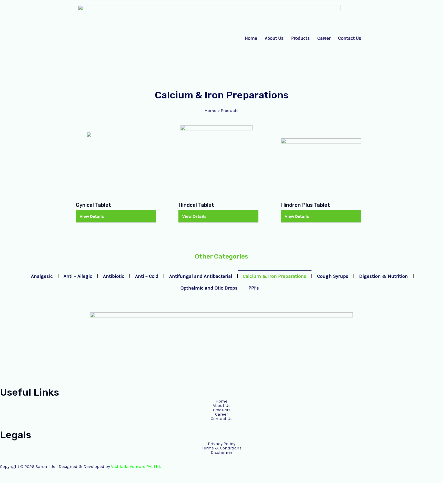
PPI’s (253, 288)
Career (323, 38)
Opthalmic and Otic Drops (209, 288)
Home (251, 38)
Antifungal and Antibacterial (200, 276)
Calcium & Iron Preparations (274, 276)
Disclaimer (221, 452)
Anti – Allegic (78, 276)
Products (300, 38)
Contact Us (349, 38)
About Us (274, 38)
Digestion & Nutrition (383, 276)
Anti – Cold (146, 276)
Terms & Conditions (221, 448)
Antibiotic (113, 276)
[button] (116, 216)
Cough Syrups (332, 276)
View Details (92, 216)
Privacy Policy (221, 443)
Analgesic (42, 276)
